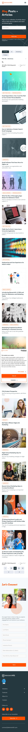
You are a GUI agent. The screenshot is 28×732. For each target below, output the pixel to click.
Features (4, 692)
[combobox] (13, 59)
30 (11, 568)
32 (18, 568)
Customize (13, 380)
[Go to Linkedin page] (3, 709)
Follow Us (5, 705)
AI (11, 51)
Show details (21, 371)
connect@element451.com (9, 727)
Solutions (4, 689)
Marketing (18, 51)
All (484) (5, 51)
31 (15, 568)
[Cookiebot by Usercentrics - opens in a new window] (21, 351)
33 (22, 568)
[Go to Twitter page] (7, 709)
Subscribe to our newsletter (10, 714)
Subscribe (12, 718)
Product (5, 55)
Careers (4, 700)
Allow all (14, 375)
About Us (5, 696)
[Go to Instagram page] (11, 709)
